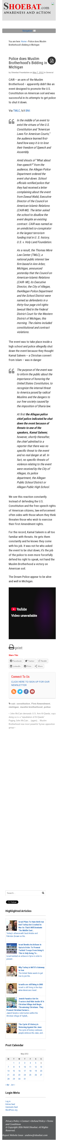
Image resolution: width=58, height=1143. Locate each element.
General (49, 72)
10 (25, 1067)
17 (25, 1071)
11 (30, 1067)
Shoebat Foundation (20, 72)
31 (25, 1079)
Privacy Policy (12, 1120)
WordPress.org (11, 1110)
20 (41, 1071)
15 (14, 1071)
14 (8, 1071)
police (47, 707)
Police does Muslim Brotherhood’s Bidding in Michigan (28, 62)
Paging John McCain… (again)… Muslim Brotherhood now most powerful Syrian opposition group (32, 724)
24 (25, 1075)
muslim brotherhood (31, 707)
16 (19, 1071)
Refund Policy (38, 1120)
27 (41, 1075)
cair (13, 703)
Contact (25, 1120)
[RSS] (14, 692)
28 (8, 1079)
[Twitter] (20, 692)
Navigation (27, 30)
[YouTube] (32, 692)
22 (14, 1075)
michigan (14, 707)
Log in (7, 1101)
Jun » (13, 1085)
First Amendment (40, 703)
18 (30, 1071)
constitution (23, 703)
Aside (52, 61)
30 (19, 1079)
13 (41, 1067)
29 (14, 1079)
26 (36, 1075)
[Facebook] (26, 692)
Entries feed (10, 1104)
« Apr (7, 1085)
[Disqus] (32, 769)
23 (19, 1075)
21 (8, 1075)
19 (36, 1071)
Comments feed (11, 1107)
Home (24, 41)
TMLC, (17, 110)
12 (36, 1067)
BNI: (28, 110)
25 (30, 1075)
